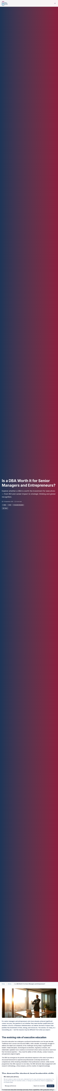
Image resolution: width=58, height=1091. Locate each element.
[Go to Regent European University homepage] (5, 3)
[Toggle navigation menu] (55, 3)
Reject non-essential (39, 1085)
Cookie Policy (49, 1080)
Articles (9, 984)
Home (3, 984)
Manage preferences (10, 1085)
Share (6, 508)
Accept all (50, 1085)
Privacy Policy (9, 1082)
